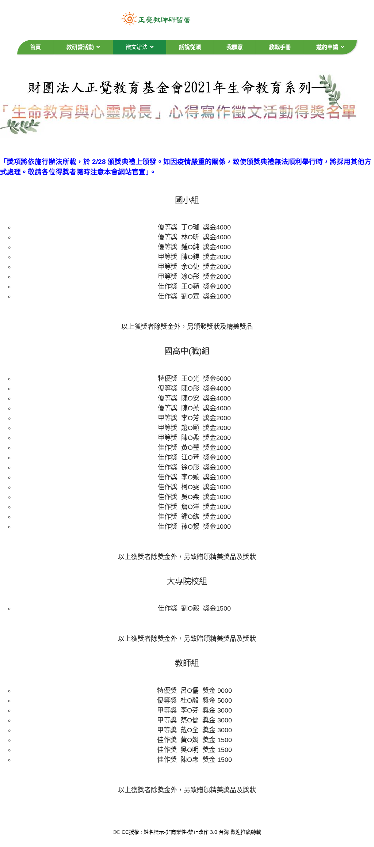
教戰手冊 (280, 47)
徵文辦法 (137, 47)
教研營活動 (80, 47)
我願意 (234, 47)
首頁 (35, 47)
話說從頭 (190, 47)
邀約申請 (327, 47)
